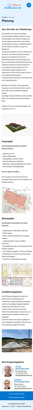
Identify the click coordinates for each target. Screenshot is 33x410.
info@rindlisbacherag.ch (16, 397)
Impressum (5, 406)
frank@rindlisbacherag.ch (23, 375)
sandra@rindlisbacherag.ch (23, 388)
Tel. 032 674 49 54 (21, 373)
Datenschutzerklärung (24, 406)
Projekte (4, 17)
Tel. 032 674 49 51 (20, 386)
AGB (12, 406)
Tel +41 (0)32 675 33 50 (16, 394)
